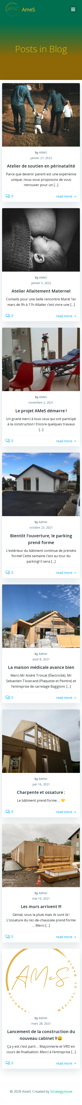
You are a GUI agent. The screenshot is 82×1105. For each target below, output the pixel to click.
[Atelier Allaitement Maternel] (41, 239)
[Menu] (73, 9)
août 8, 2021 (41, 659)
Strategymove (61, 1091)
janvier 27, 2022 (41, 158)
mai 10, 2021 (41, 898)
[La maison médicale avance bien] (41, 616)
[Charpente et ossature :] (41, 741)
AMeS (43, 152)
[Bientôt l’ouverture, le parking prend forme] (41, 484)
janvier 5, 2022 (41, 283)
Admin (43, 522)
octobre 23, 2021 (41, 527)
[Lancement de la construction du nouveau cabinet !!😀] (41, 980)
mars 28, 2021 (41, 1023)
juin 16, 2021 (41, 784)
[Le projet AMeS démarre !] (41, 359)
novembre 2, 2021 (41, 402)
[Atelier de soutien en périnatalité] (41, 114)
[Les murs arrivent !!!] (41, 855)
